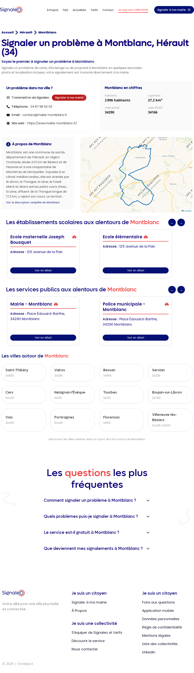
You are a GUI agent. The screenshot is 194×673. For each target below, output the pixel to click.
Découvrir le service (88, 640)
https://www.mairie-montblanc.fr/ (52, 123)
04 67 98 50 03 (41, 106)
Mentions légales (156, 635)
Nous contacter (85, 649)
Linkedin (148, 652)
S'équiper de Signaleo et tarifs (97, 632)
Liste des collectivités (160, 643)
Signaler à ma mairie (171, 10)
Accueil (8, 32)
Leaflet (188, 210)
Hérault (26, 32)
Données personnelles (160, 619)
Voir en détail (43, 270)
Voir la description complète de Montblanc (33, 202)
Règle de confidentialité (162, 627)
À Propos (79, 610)
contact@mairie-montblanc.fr (44, 115)
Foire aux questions (158, 602)
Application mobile (158, 610)
